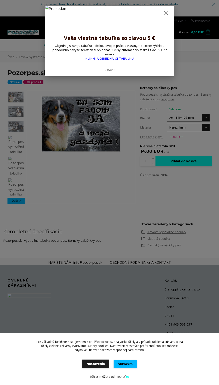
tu (127, 377)
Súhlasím (125, 364)
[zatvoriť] (166, 12)
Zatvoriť (109, 70)
